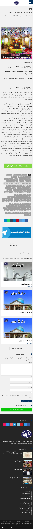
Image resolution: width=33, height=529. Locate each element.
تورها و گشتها (27, 192)
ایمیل (30, 382)
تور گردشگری (20, 188)
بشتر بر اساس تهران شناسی (16, 258)
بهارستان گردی (21, 177)
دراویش (20, 206)
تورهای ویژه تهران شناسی (25, 199)
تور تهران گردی (27, 183)
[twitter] (23, 220)
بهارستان (29, 177)
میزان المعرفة (27, 215)
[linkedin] (14, 220)
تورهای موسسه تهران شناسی (24, 197)
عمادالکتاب (28, 212)
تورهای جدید (17, 194)
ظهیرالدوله (28, 210)
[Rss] (4, 424)
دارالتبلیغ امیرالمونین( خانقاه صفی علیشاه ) (20, 203)
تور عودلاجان (28, 188)
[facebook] (26, 220)
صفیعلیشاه (6, 208)
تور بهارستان (15, 181)
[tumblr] (11, 220)
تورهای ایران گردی (18, 192)
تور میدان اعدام (13, 244)
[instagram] (8, 424)
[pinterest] (17, 220)
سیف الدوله (28, 208)
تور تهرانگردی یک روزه (9, 183)
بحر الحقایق (9, 174)
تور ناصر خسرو (16, 190)
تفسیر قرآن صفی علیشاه (25, 179)
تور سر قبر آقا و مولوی (25, 312)
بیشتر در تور (6, 258)
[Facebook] (28, 424)
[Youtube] (11, 424)
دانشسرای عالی (27, 206)
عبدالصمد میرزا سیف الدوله (18, 210)
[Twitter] (25, 424)
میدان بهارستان (20, 212)
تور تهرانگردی (19, 183)
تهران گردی (7, 179)
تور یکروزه (9, 190)
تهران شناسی (27, 16)
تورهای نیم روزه (12, 197)
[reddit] (20, 220)
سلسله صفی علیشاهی (11, 206)
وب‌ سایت (30, 387)
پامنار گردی (14, 177)
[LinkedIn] (18, 424)
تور (30, 9)
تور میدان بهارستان (26, 190)
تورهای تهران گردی (26, 194)
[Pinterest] (21, 424)
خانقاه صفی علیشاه (26, 201)
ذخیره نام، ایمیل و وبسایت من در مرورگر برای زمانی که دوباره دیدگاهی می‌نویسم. (17, 396)
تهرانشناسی (28, 181)
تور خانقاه (28, 186)
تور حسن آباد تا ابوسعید (23, 252)
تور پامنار (8, 181)
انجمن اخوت (24, 174)
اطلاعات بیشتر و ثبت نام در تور (18, 166)
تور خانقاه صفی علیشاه (19, 186)
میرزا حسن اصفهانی (10, 212)
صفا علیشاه (21, 208)
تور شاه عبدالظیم (26, 284)
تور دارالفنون (9, 186)
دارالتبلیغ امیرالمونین (8, 201)
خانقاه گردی (17, 201)
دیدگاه (30, 362)
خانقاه (15, 199)
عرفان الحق (7, 210)
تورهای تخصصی (9, 192)
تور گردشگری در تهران (11, 188)
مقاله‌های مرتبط (28, 258)
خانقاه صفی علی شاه (8, 199)
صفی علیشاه (14, 208)
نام (31, 377)
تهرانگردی (21, 181)
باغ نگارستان (16, 174)
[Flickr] (14, 424)
